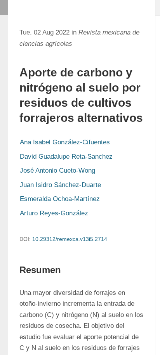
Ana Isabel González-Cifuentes (65, 142)
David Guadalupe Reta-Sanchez (66, 156)
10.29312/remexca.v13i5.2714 (69, 239)
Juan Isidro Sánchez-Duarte (60, 185)
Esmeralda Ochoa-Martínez (60, 199)
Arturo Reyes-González (54, 213)
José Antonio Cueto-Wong (57, 170)
